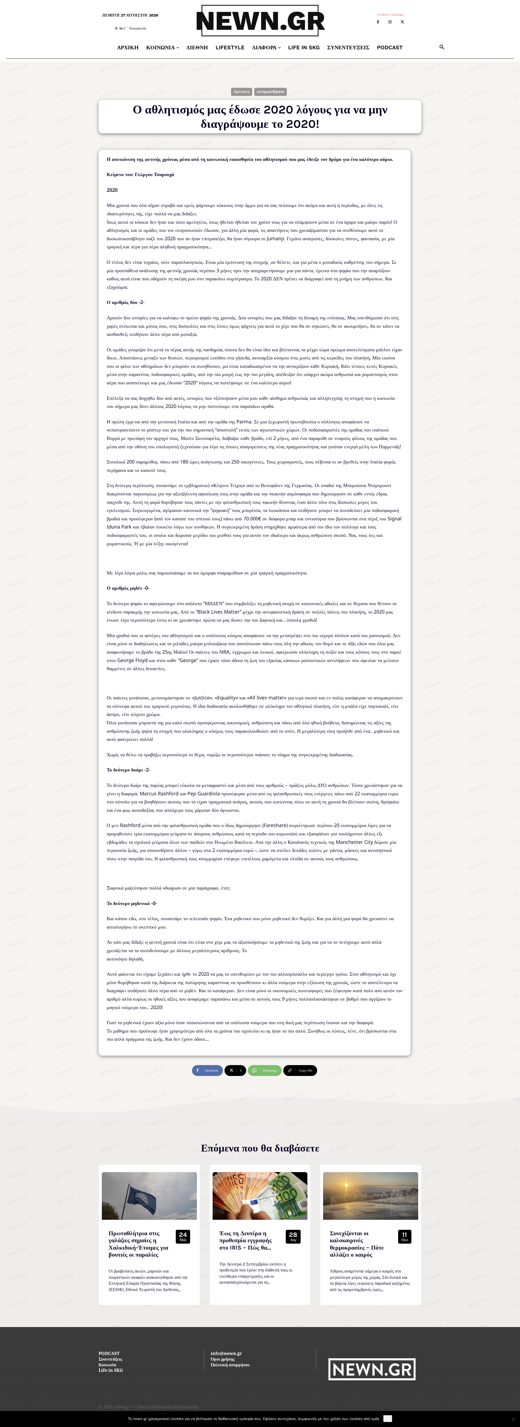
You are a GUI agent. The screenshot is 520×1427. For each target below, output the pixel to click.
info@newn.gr (226, 1354)
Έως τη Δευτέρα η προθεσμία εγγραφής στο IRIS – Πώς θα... (245, 1240)
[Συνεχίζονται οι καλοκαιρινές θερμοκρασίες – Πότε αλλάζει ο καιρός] (370, 1196)
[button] (441, 47)
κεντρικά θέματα (270, 91)
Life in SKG (111, 1370)
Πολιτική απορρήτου (230, 1365)
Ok (387, 1418)
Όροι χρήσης (223, 1359)
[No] (513, 1419)
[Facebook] (378, 22)
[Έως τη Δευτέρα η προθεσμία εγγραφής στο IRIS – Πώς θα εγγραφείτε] (260, 1196)
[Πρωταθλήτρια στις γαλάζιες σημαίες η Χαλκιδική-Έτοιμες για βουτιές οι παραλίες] (149, 1196)
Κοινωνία (107, 1365)
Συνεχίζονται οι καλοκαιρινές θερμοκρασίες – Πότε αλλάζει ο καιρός (357, 1244)
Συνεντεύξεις (110, 1359)
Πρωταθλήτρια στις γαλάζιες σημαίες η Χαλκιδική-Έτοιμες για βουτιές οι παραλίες (138, 1244)
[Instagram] (390, 22)
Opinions (241, 91)
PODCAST (109, 1354)
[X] (402, 22)
